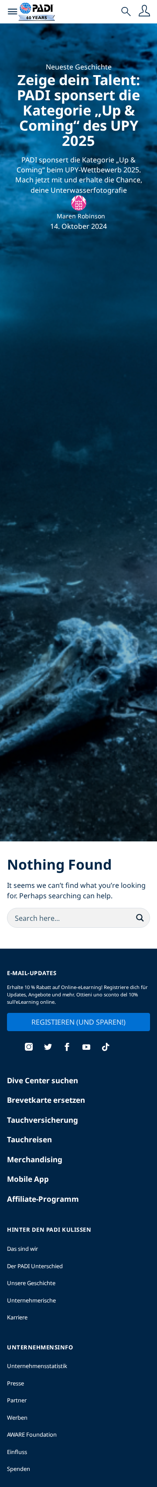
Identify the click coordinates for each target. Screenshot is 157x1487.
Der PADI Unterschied (35, 1266)
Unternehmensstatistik (37, 1366)
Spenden (18, 1469)
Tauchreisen (29, 1139)
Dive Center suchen (42, 1080)
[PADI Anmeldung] (144, 11)
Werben (17, 1417)
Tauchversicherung (42, 1120)
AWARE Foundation (32, 1434)
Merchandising (34, 1159)
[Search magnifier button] (140, 918)
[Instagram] (28, 1048)
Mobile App (28, 1179)
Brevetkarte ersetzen (46, 1100)
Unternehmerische (31, 1300)
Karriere (17, 1317)
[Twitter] (48, 1048)
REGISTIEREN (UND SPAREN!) (78, 1022)
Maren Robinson (81, 216)
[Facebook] (67, 1048)
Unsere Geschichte (31, 1283)
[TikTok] (105, 1048)
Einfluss (17, 1452)
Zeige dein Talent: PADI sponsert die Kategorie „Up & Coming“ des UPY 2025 (78, 110)
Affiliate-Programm (43, 1199)
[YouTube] (86, 1048)
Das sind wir (22, 1249)
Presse (15, 1383)
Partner (17, 1400)
